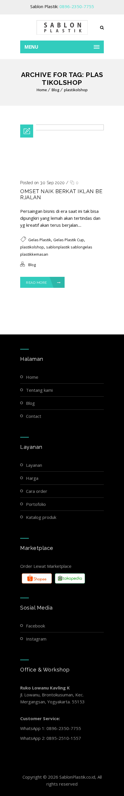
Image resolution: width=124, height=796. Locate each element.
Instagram (36, 639)
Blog (55, 89)
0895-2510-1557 (63, 738)
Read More (36, 283)
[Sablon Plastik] (62, 27)
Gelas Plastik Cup (68, 239)
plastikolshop (76, 89)
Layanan (34, 465)
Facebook (35, 626)
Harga (32, 478)
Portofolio (36, 504)
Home (42, 89)
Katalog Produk (41, 517)
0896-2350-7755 (76, 6)
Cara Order (36, 491)
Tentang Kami (39, 390)
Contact (33, 416)
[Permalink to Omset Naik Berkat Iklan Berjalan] (62, 128)
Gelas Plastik (39, 239)
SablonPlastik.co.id (77, 777)
